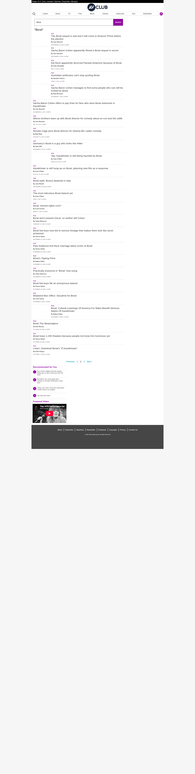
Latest (45, 14)
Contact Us (133, 429)
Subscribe (120, 14)
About (59, 429)
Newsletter (147, 14)
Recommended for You (45, 367)
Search (118, 22)
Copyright (113, 429)
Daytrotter (66, 1)
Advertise (80, 429)
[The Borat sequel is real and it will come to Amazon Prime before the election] (41, 39)
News (58, 14)
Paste (34, 1)
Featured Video (41, 401)
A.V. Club (41, 1)
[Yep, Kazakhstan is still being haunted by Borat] (41, 158)
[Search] (33, 13)
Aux (133, 14)
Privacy (123, 429)
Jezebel (50, 1)
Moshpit (74, 1)
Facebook (102, 429)
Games (105, 14)
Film (80, 14)
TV (69, 14)
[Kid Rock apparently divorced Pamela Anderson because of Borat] (41, 65)
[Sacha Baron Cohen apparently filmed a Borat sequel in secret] (41, 52)
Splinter (58, 1)
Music (92, 14)
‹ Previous (69, 361)
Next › (89, 361)
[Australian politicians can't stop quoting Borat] (41, 77)
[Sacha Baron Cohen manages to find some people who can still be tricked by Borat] (41, 91)
